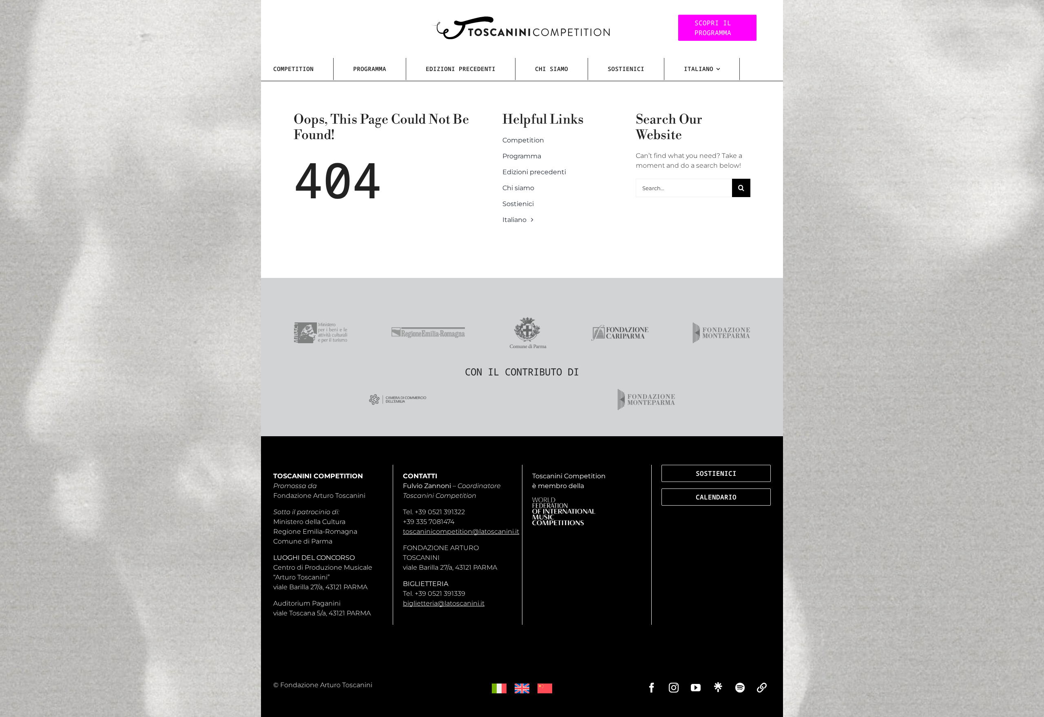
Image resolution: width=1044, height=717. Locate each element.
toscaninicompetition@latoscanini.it (461, 531)
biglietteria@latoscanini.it (443, 603)
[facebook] (652, 688)
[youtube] (696, 688)
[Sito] (762, 688)
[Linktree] (718, 687)
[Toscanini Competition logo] (520, 19)
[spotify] (740, 688)
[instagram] (674, 688)
